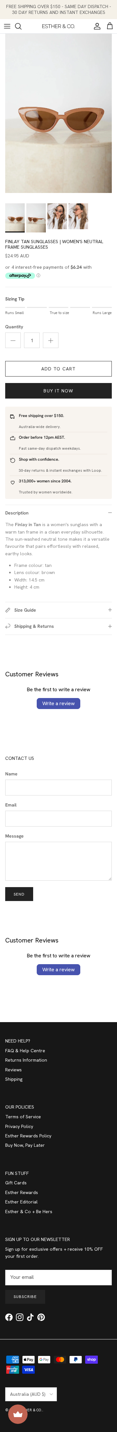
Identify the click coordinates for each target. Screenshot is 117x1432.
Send (19, 894)
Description (17, 513)
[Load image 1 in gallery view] (58, 113)
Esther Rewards (21, 1192)
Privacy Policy (19, 1126)
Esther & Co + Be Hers (28, 1211)
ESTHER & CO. (30, 1410)
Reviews (13, 1070)
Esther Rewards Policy (28, 1136)
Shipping (13, 1079)
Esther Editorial (21, 1202)
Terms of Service (23, 1117)
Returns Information (26, 1060)
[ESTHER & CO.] (58, 26)
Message (14, 836)
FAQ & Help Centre (25, 1051)
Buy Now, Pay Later (25, 1145)
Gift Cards (16, 1183)
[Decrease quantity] (13, 340)
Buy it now (58, 391)
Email (11, 805)
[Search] (21, 26)
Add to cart (58, 369)
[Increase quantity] (50, 340)
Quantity (14, 327)
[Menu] (7, 26)
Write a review (58, 703)
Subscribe (25, 1296)
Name (11, 774)
